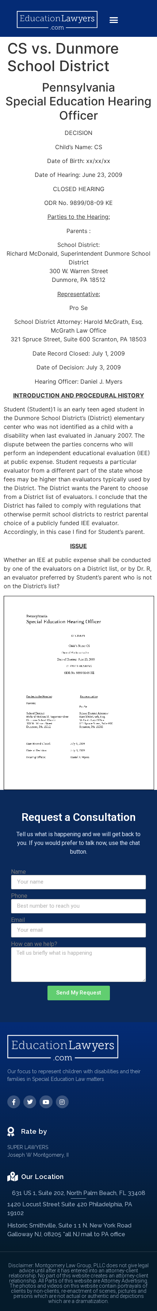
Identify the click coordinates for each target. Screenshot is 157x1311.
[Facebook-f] (13, 1101)
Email (18, 920)
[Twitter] (29, 1101)
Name (18, 872)
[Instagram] (62, 1101)
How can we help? (34, 944)
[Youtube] (45, 1101)
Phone (19, 896)
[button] (114, 20)
